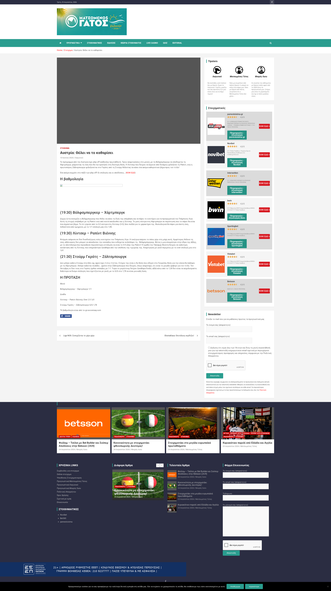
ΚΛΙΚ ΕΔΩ (130, 173)
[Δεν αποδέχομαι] (327, 586)
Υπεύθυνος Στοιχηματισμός (69, 478)
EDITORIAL (177, 43)
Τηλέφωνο (227, 493)
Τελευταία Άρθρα (179, 465)
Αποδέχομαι (235, 586)
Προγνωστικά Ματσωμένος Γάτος (72, 481)
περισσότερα (254, 586)
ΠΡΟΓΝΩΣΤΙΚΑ (73, 43)
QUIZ (165, 43)
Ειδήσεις (76, 437)
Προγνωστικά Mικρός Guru (69, 488)
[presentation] (158, 465)
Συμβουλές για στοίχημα (68, 471)
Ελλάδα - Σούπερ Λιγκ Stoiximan (256, 433)
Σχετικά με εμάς (64, 499)
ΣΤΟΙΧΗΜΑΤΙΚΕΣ (94, 43)
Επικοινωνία (62, 502)
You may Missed (68, 403)
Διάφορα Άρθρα (123, 465)
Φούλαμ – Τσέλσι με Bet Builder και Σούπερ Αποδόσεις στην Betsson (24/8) (83, 444)
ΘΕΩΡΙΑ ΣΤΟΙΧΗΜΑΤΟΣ (131, 43)
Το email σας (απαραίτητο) (218, 336)
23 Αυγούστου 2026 (176, 449)
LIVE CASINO (152, 43)
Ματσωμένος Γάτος (194, 449)
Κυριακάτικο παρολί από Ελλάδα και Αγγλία (247, 442)
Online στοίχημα (64, 474)
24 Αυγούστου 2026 (67, 449)
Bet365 (63, 518)
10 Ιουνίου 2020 (66, 158)
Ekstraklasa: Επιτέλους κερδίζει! (179, 335)
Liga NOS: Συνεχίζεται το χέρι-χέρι (79, 335)
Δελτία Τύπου (65, 437)
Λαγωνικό (79, 158)
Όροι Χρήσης (63, 495)
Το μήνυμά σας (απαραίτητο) (235, 505)
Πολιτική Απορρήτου (66, 492)
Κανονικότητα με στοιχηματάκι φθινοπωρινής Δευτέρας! (131, 444)
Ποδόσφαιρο (119, 437)
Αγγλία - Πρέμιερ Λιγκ (232, 433)
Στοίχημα (64, 148)
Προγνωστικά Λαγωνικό (67, 485)
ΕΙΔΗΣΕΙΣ (111, 43)
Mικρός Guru (82, 449)
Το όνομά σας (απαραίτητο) (218, 325)
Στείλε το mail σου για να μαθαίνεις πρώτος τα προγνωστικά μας (235, 319)
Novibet (63, 515)
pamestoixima (66, 522)
